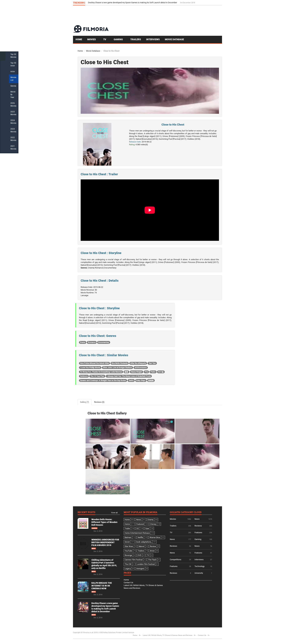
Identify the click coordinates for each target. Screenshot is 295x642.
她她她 (151, 380)
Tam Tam (152, 363)
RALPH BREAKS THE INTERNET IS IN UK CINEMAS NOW (101, 586)
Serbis (131, 380)
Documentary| (110, 268)
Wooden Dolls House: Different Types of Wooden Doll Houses (104, 522)
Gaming (118, 39)
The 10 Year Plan (97, 376)
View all (114, 513)
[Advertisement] (166, 15)
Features (198, 532)
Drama (82, 342)
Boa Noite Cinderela (120, 363)
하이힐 (161, 372)
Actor (12, 71)
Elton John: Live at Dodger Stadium (117, 368)
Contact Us (128, 582)
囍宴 (126, 372)
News (94, 548)
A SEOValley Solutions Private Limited (113, 633)
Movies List (13, 78)
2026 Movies (13, 104)
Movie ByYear (12, 94)
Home (79, 39)
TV (105, 39)
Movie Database (174, 39)
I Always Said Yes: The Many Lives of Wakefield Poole (129, 376)
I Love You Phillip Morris (90, 368)
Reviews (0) (99, 402)
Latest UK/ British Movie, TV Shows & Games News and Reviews (167, 635)
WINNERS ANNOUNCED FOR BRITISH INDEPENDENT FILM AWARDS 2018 (105, 542)
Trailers (135, 39)
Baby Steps (141, 380)
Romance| (99, 268)
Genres (13, 86)
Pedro (153, 372)
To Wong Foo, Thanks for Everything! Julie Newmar (101, 372)
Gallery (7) (84, 402)
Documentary (103, 342)
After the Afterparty (138, 363)
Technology (200, 566)
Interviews (153, 39)
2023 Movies (13, 130)
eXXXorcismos (141, 368)
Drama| (91, 268)
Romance (92, 342)
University (199, 573)
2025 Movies (13, 113)
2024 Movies (13, 121)
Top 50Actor (13, 64)
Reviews (198, 526)
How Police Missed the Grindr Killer (94, 363)
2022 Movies (13, 138)
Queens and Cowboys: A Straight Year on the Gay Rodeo (103, 380)
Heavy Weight (136, 372)
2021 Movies (13, 147)
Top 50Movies (13, 55)
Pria (146, 372)
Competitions (175, 560)
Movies (91, 39)
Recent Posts (86, 512)
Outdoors (84, 376)
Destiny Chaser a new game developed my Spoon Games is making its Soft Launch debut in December (132, 2)
